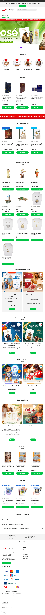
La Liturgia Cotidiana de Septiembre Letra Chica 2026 (22, 467)
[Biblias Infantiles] (27, 63)
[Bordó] (4, 101)
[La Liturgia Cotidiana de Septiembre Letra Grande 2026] (37, 457)
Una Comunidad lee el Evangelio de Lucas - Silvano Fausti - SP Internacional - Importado (21, 145)
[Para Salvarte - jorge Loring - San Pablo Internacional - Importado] (8, 133)
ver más (22, 319)
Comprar (11, 308)
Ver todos (22, 79)
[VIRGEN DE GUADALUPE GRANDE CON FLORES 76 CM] (37, 173)
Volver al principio (22, 541)
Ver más (9, 0)
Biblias (25, 13)
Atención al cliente (6, 562)
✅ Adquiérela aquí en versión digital (34, 19)
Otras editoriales (5, 15)
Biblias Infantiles (28, 69)
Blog (37, 0)
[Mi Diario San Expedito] (22, 491)
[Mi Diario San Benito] (37, 491)
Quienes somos (26, 549)
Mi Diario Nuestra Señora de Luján (7, 501)
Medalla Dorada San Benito (7, 258)
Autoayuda (6, 69)
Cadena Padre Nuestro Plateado (6, 234)
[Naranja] (6, 101)
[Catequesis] (38, 63)
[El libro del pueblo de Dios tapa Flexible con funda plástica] (37, 87)
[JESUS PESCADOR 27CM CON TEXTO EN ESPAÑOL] (8, 198)
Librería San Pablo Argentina (8, 607)
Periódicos (29, 13)
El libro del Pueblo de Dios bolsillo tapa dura (7, 98)
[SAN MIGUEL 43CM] (22, 173)
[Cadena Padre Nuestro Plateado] (8, 224)
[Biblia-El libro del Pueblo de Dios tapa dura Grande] (22, 87)
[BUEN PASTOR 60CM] (8, 173)
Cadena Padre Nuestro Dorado (22, 233)
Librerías (40, 13)
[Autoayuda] (6, 63)
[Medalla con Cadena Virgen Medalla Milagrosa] (37, 224)
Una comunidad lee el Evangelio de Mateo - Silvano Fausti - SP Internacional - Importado (37, 144)
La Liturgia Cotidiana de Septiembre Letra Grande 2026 (37, 467)
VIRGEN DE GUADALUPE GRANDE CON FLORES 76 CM (36, 183)
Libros (21, 13)
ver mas (22, 361)
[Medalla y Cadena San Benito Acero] (37, 198)
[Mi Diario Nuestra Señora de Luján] (8, 491)
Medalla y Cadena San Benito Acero (36, 208)
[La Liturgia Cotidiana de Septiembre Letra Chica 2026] (22, 457)
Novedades (11, 13)
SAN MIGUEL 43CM (20, 182)
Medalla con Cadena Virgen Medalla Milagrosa (36, 234)
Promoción (16, 13)
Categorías (25, 554)
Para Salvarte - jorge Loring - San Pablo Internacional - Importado (7, 144)
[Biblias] (17, 63)
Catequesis (38, 69)
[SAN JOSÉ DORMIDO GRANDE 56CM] (22, 198)
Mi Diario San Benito (35, 500)
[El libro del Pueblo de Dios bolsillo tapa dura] (8, 87)
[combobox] (27, 10)
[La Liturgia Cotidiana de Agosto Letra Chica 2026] (8, 457)
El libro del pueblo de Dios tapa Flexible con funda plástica (37, 98)
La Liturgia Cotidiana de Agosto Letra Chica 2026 (8, 467)
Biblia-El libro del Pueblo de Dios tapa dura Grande (21, 98)
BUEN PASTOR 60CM (6, 182)
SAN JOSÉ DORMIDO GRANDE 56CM (22, 208)
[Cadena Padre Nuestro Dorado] (22, 224)
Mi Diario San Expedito (20, 500)
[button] (42, 9)
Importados (35, 13)
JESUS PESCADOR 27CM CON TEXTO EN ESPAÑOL (8, 208)
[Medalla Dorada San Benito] (8, 249)
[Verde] (7, 101)
